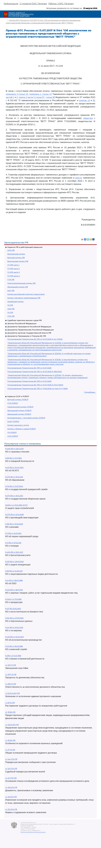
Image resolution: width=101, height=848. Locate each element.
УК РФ (10, 312)
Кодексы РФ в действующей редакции (24, 247)
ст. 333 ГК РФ (10, 665)
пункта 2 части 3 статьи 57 (31, 97)
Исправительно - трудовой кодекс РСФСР (26, 418)
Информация (11, 3)
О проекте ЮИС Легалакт (33, 3)
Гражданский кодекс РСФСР (20, 407)
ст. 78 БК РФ (10, 712)
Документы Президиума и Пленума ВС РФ (26, 336)
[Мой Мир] (93, 239)
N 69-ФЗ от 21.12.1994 (13, 458)
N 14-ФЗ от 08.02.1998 (14, 580)
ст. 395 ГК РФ (10, 684)
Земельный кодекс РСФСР (19, 414)
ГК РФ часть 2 (13, 269)
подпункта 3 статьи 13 (17, 94)
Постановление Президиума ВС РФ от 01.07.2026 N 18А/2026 (34, 371)
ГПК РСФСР (12, 403)
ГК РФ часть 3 (13, 272)
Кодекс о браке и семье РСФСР (21, 429)
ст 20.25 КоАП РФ (12, 693)
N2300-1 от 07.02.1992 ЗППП (16, 505)
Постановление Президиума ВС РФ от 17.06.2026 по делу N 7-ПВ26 (37, 388)
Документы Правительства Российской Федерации (30, 330)
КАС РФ (10, 290)
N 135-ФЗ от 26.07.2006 (14, 562)
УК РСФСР (12, 432)
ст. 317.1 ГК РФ (10, 674)
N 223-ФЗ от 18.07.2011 (14, 590)
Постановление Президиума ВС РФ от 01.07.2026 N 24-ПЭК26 (34, 339)
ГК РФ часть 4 (13, 276)
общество (88, 118)
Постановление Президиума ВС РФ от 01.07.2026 (29, 368)
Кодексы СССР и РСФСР (18, 396)
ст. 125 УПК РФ (11, 769)
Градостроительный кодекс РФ (21, 283)
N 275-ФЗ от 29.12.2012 (14, 496)
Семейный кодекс (15, 301)
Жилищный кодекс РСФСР (19, 410)
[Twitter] (88, 239)
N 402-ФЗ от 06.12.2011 (14, 552)
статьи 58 (50, 97)
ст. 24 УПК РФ (11, 778)
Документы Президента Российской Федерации (29, 327)
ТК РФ (10, 305)
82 (94, 100)
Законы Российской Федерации (21, 323)
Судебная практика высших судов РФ (24, 320)
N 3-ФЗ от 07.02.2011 (13, 543)
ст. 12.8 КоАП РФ (12, 725)
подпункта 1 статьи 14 (40, 94)
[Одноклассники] (90, 239)
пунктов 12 (84, 100)
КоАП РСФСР (13, 421)
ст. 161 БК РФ (10, 740)
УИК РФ (10, 309)
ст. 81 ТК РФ (10, 703)
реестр (78, 178)
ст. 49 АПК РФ (11, 797)
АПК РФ (11, 250)
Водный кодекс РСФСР (17, 399)
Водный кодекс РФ (16, 258)
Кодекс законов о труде (18, 425)
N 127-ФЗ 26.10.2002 (13, 609)
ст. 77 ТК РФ (10, 750)
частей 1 (10, 97)
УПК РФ (10, 316)
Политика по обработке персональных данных (33, 832)
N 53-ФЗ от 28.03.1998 (14, 646)
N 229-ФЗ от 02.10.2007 (14, 637)
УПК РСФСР (12, 436)
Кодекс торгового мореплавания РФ (23, 298)
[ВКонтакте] (85, 239)
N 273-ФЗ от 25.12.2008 (14, 515)
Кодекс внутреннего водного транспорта (26, 294)
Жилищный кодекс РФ (17, 287)
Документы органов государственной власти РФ (29, 333)
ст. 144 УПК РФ (11, 759)
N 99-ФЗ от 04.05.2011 (13, 571)
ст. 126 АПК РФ (11, 787)
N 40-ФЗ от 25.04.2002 (14, 467)
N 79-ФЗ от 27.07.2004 (14, 486)
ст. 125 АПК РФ (11, 809)
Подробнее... (90, 392)
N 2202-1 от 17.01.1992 (13, 599)
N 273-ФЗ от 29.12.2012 (14, 477)
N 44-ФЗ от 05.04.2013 (14, 627)
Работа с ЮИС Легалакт (61, 3)
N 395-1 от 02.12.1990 (13, 656)
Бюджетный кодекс (16, 254)
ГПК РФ (10, 279)
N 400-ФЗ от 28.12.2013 (14, 449)
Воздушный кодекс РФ (17, 261)
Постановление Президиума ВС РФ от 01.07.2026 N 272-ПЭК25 (35, 385)
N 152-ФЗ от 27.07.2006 (14, 618)
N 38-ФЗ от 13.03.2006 (14, 524)
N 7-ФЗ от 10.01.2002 (13, 533)
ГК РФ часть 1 (13, 265)
